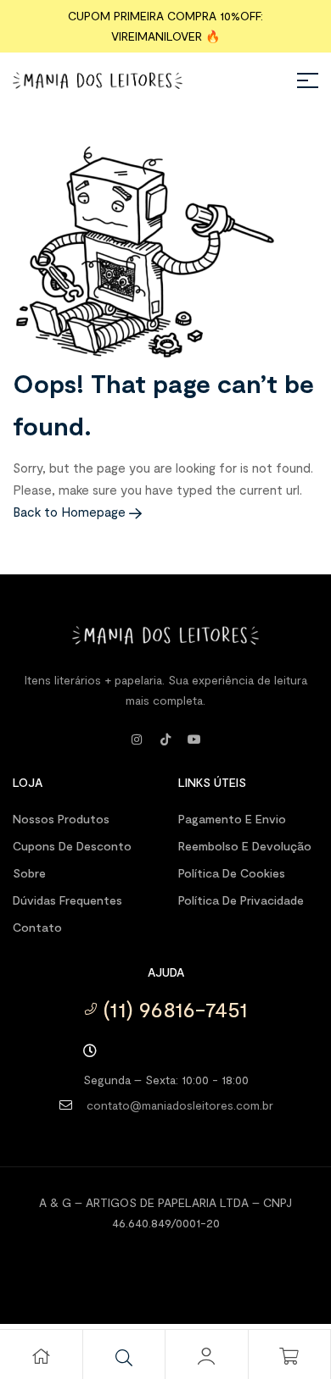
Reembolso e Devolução (244, 846)
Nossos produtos (61, 818)
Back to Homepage (71, 511)
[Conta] (206, 1356)
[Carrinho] (289, 1356)
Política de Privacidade (241, 900)
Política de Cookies (231, 873)
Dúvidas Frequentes (67, 900)
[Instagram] (137, 739)
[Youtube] (194, 739)
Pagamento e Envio (232, 818)
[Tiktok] (165, 739)
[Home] (40, 1356)
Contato (37, 927)
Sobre (29, 873)
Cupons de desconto (72, 846)
